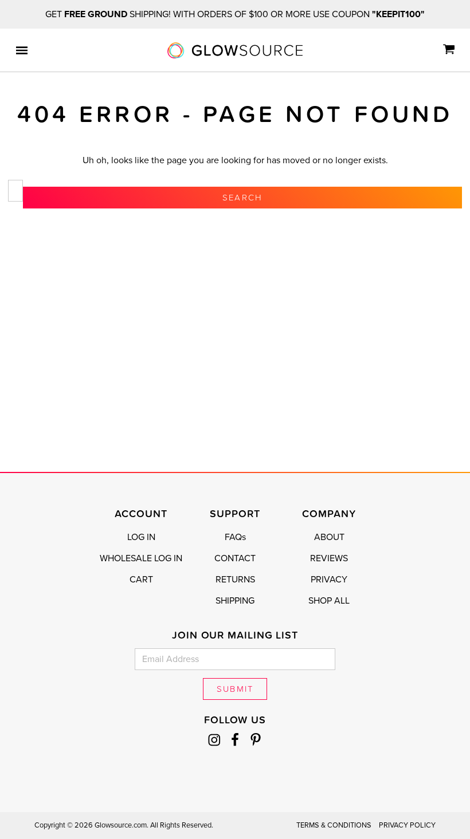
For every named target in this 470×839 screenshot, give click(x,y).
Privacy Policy (407, 825)
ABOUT (329, 537)
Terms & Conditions (333, 825)
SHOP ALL (329, 600)
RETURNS (235, 579)
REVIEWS (329, 558)
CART (141, 579)
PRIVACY (329, 579)
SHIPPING (235, 600)
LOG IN (141, 537)
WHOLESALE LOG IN (141, 558)
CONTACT (235, 558)
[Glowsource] (235, 50)
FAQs (235, 537)
